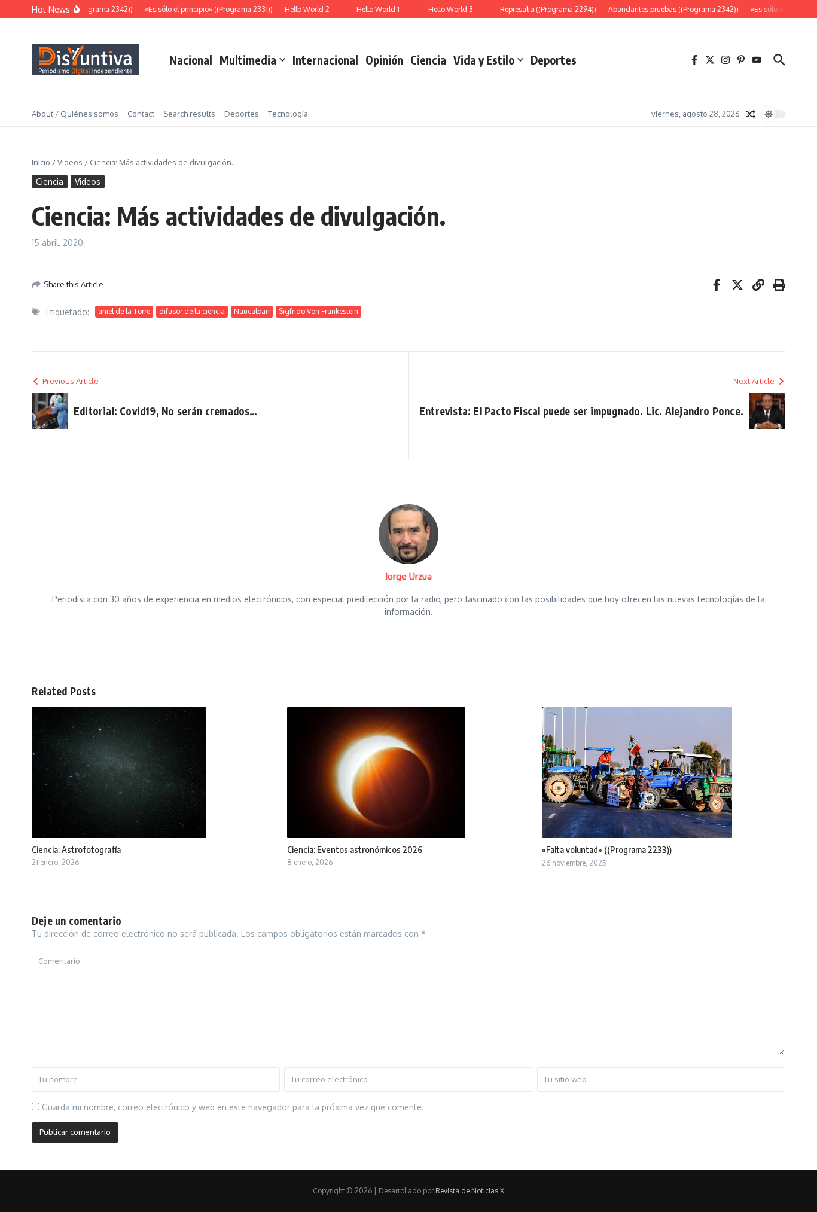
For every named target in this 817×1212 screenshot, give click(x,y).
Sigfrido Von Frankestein (318, 311)
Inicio (41, 162)
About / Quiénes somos (75, 113)
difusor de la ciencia (192, 311)
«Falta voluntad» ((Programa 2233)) (607, 849)
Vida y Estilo (483, 60)
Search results (189, 113)
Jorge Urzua (408, 576)
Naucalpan (252, 311)
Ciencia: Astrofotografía (76, 849)
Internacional (325, 60)
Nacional (190, 60)
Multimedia (248, 60)
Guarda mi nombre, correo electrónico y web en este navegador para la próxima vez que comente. (233, 1107)
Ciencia (428, 60)
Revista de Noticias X (469, 1190)
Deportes (554, 60)
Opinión (384, 60)
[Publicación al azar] (750, 114)
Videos (70, 162)
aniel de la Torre (124, 311)
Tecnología (288, 113)
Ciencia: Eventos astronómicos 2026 (354, 849)
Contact (140, 113)
